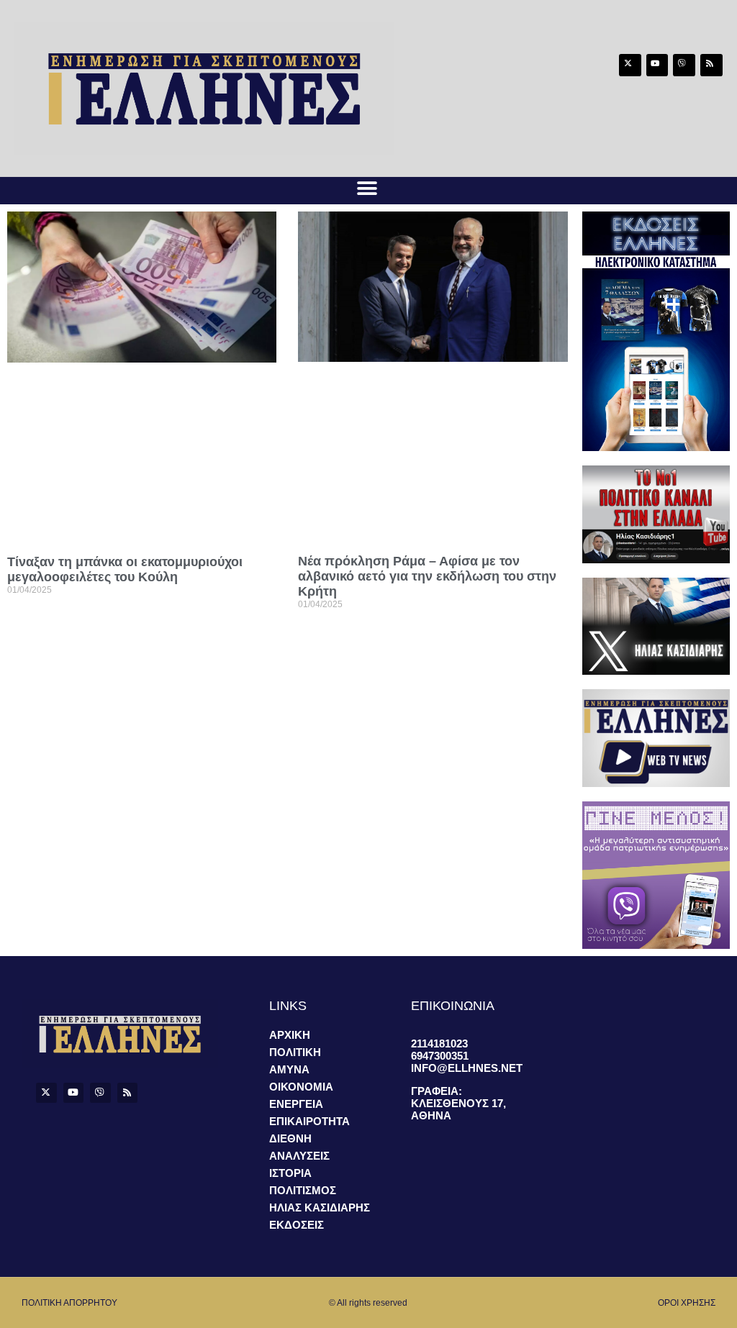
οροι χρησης (686, 1303)
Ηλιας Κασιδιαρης (319, 1207)
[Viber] (684, 65)
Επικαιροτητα (309, 1121)
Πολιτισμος (302, 1190)
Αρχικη (289, 1035)
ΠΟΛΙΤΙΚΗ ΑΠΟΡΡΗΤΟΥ (69, 1303)
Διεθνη (290, 1138)
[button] (367, 188)
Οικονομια (301, 1087)
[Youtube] (657, 65)
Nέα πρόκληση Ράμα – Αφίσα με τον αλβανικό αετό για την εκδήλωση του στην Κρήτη (427, 576)
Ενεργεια (296, 1104)
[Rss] (711, 65)
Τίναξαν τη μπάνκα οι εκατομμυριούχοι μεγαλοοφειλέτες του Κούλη (125, 569)
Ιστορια (290, 1173)
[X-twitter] (630, 65)
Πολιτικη (295, 1052)
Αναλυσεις (299, 1156)
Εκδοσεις (296, 1225)
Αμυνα (289, 1069)
